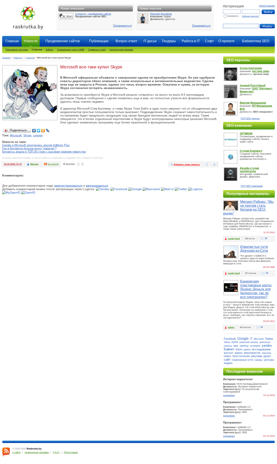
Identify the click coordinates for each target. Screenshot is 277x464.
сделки (37, 135)
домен (247, 349)
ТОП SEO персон (250, 118)
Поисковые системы (16, 49)
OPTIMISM (246, 133)
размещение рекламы (37, 452)
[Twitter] (38, 130)
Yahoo (227, 342)
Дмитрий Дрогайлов (161, 14)
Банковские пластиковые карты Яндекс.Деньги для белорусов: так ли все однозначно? (256, 289)
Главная (12, 41)
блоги (239, 349)
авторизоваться (97, 185)
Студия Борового (251, 150)
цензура (269, 359)
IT (251, 338)
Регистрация (71, 452)
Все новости (53, 164)
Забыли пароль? (250, 16)
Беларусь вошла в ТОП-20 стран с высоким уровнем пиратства (44, 151)
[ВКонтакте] (34, 130)
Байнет (49, 49)
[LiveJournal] (47, 130)
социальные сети (242, 359)
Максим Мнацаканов (253, 102)
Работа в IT (191, 41)
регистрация (267, 5)
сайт (227, 359)
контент (229, 352)
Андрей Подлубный (252, 85)
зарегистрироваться (68, 185)
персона (266, 353)
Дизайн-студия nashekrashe (249, 170)
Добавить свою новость (187, 164)
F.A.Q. (56, 452)
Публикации (98, 41)
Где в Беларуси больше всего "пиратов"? (29, 148)
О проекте (226, 41)
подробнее (229, 395)
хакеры (258, 360)
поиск (227, 356)
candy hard (234, 238)
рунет (267, 356)
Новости (18, 58)
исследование (261, 349)
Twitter (269, 338)
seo (235, 345)
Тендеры (169, 41)
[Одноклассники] (43, 130)
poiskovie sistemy (248, 342)
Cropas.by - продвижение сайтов (93, 14)
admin (231, 327)
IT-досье (150, 41)
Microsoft (16, 135)
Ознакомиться (122, 25)
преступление (241, 356)
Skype (27, 135)
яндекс (228, 363)
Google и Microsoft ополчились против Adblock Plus (36, 145)
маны (239, 352)
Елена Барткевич (251, 68)
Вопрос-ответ (126, 41)
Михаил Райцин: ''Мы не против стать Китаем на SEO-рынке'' (248, 207)
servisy (244, 345)
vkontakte (255, 345)
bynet (235, 342)
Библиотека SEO (255, 41)
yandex (267, 345)
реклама (256, 356)
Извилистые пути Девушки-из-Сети (254, 248)
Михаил (34, 164)
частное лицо (260, 71)
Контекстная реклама (121, 49)
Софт (209, 41)
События (37, 49)
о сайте (16, 452)
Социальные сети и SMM (70, 49)
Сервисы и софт (97, 49)
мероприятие (252, 352)
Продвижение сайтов (62, 41)
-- (78, 164)
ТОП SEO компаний (251, 186)
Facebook (230, 338)
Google (243, 338)
